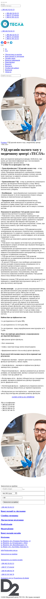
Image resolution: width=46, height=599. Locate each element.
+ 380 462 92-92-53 (7, 10)
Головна (4, 142)
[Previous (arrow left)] (2, 4)
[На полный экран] (4, 2)
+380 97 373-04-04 (7, 567)
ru (6, 49)
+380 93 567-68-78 (7, 574)
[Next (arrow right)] (4, 4)
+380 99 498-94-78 (7, 571)
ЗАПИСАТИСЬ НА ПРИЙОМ (23, 397)
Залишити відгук (7, 578)
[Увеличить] (6, 2)
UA (6, 51)
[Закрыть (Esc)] (2, 2)
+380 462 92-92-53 (7, 563)
